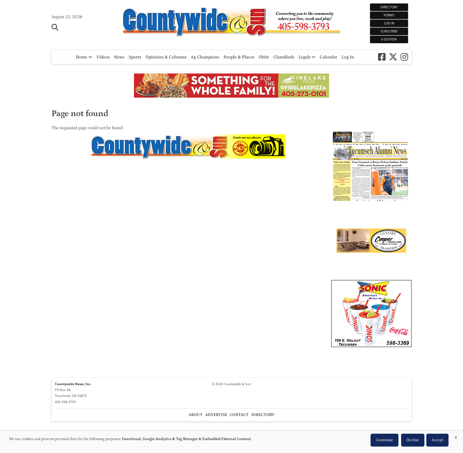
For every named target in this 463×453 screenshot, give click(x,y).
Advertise (216, 415)
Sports (135, 57)
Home (82, 57)
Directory (389, 7)
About (196, 415)
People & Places (238, 57)
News (119, 57)
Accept (437, 440)
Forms (389, 15)
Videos (103, 57)
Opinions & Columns (165, 57)
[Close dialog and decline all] (456, 436)
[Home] (232, 22)
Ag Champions (205, 57)
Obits (264, 57)
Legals (305, 57)
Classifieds (283, 57)
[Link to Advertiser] (231, 86)
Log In (389, 23)
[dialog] (231, 442)
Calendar (328, 57)
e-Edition (389, 39)
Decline (412, 440)
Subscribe (389, 31)
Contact (239, 415)
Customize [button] (384, 440)
